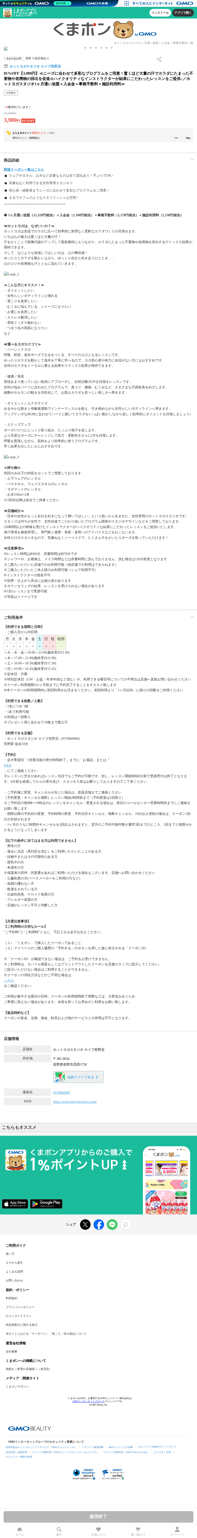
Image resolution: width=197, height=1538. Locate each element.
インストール (160, 12)
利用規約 (11, 1298)
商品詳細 (11, 160)
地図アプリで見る (80, 1077)
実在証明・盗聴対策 (16, 1452)
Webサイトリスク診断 (121, 1447)
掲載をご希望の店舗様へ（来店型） (29, 1369)
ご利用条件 (13, 617)
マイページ (177, 1534)
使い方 (10, 1254)
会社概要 (11, 1351)
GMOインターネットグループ (89, 1401)
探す (59, 1534)
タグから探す (14, 1262)
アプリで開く (183, 12)
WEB (7, 765)
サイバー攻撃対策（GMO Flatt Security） (126, 1452)
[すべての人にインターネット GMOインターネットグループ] (163, 3)
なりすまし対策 (162, 1452)
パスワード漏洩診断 (93, 1447)
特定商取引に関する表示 (21, 1325)
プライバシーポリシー (20, 1307)
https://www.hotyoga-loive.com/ (75, 1102)
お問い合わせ (14, 1280)
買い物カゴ (138, 1534)
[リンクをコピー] (125, 1224)
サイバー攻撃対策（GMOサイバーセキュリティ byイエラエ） (65, 1452)
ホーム (19, 1534)
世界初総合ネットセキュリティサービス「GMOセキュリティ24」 (41, 1447)
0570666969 (61, 1092)
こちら (9, 980)
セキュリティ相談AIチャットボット (157, 1446)
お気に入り (98, 1534)
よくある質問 (14, 1271)
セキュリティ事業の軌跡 (19, 1456)
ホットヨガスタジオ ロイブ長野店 (35, 66)
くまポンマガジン (17, 1386)
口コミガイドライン (19, 1316)
